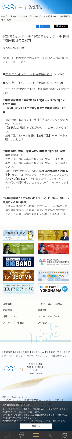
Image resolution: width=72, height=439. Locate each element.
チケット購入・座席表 (50, 304)
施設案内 (7, 310)
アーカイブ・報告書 (13, 322)
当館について (10, 316)
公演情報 (7, 304)
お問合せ (8, 352)
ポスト (62, 26)
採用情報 (50, 352)
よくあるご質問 (21, 352)
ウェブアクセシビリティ (38, 356)
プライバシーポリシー (39, 420)
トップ (4, 16)
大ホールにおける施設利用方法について (28, 159)
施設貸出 (43, 310)
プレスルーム (37, 352)
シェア (44, 26)
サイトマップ (63, 352)
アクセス (42, 322)
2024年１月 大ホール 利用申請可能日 (28, 74)
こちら (35, 182)
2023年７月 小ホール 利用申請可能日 (28, 83)
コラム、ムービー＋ (49, 316)
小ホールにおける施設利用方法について (28, 163)
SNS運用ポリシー (60, 356)
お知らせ (14, 16)
